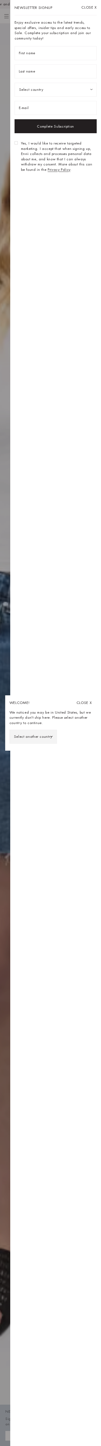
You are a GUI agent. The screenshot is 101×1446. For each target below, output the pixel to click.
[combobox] (33, 737)
